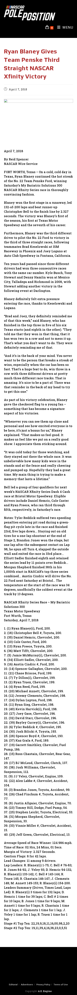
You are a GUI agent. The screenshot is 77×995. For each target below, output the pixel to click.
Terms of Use (61, 984)
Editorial (13, 984)
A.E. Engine (45, 991)
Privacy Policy (43, 984)
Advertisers (27, 984)
